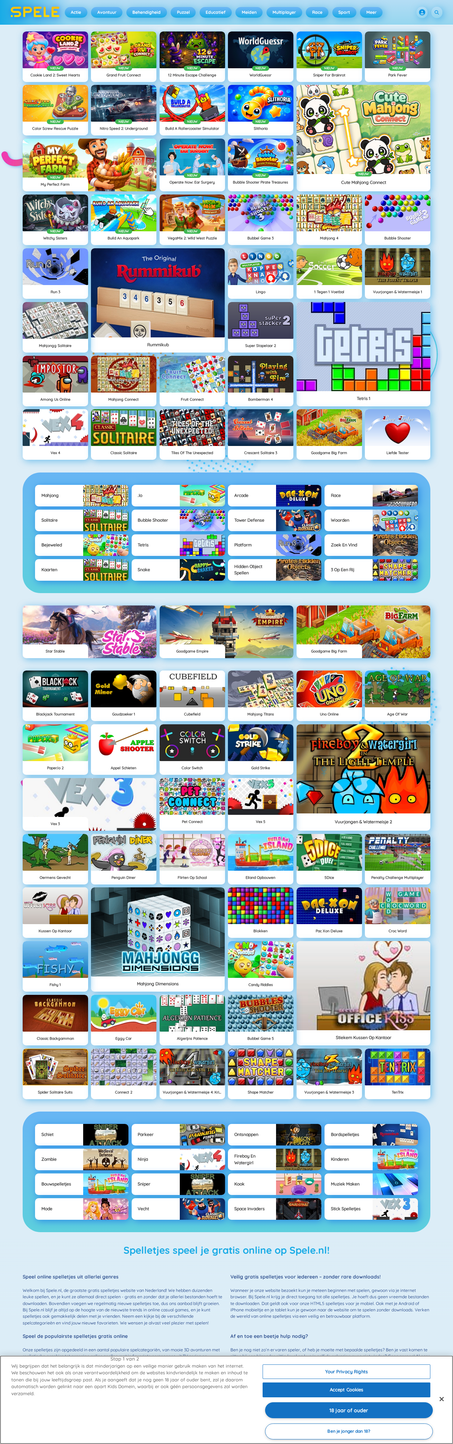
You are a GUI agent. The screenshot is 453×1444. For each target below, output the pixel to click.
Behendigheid (146, 12)
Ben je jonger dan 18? (348, 1431)
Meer (371, 12)
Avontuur (106, 12)
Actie (76, 12)
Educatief (215, 12)
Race (317, 12)
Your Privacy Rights (346, 1371)
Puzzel (183, 12)
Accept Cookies (346, 1389)
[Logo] (35, 12)
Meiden (249, 12)
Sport (344, 12)
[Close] (441, 1399)
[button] (422, 12)
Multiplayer (284, 12)
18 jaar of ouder (348, 1410)
